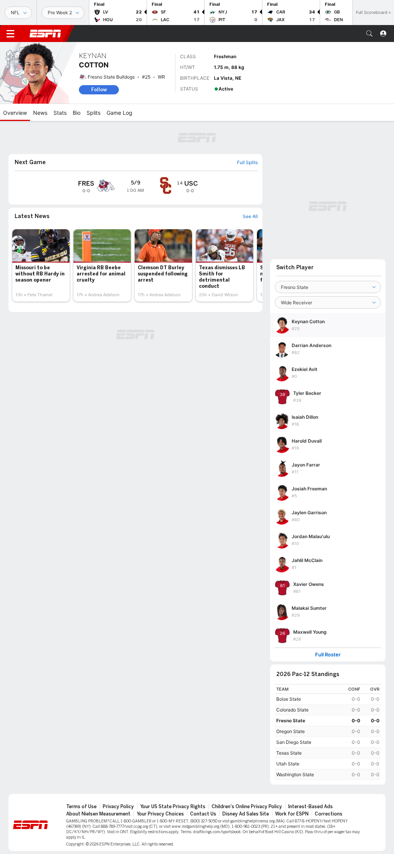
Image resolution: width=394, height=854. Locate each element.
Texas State (289, 753)
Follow (99, 89)
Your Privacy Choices (160, 814)
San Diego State (293, 742)
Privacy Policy (118, 806)
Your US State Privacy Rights (172, 806)
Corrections (328, 814)
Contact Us (203, 814)
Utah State (287, 764)
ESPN (45, 33)
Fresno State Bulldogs (111, 77)
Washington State (295, 774)
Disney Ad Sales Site (245, 814)
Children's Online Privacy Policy (247, 806)
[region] (328, 732)
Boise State (288, 699)
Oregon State (290, 731)
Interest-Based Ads (310, 806)
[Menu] (10, 33)
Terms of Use (81, 806)
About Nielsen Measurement (98, 814)
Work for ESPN (292, 814)
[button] (369, 33)
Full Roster (328, 655)
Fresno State (290, 720)
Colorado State (292, 710)
